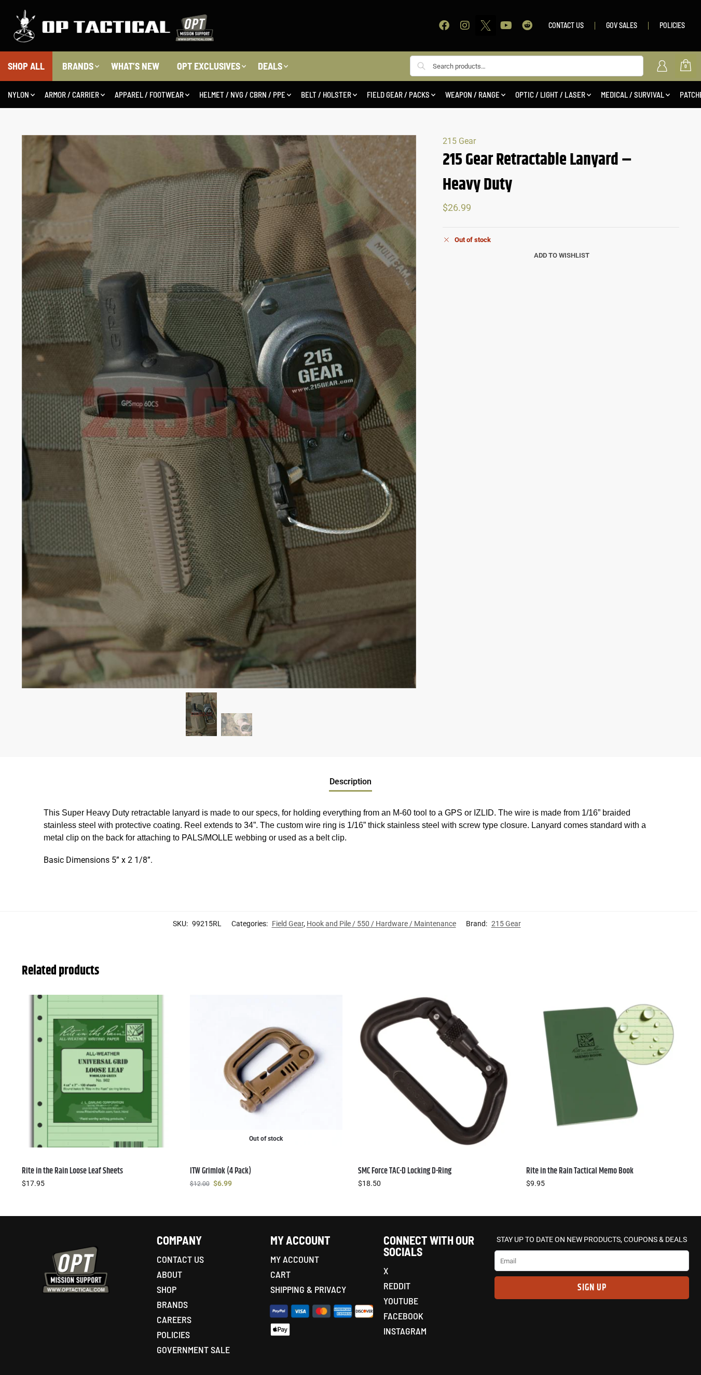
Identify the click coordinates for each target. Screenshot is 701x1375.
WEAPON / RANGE (472, 94)
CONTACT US (566, 25)
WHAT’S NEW (135, 66)
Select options (98, 1206)
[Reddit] (527, 25)
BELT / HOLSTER (326, 94)
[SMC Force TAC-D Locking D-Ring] (434, 1071)
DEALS (270, 66)
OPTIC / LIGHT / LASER (550, 94)
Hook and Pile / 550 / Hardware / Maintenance (381, 923)
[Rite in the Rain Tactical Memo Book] (602, 1071)
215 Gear (459, 141)
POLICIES (672, 25)
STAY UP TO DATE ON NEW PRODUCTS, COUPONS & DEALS (592, 1239)
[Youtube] (506, 25)
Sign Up (592, 1287)
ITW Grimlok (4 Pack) (220, 1171)
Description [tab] (350, 781)
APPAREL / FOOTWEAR (149, 94)
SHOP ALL (26, 66)
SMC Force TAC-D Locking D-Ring (404, 1171)
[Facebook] (444, 25)
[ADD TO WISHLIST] (161, 1008)
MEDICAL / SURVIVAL (632, 94)
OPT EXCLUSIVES (208, 66)
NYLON (18, 94)
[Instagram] (465, 25)
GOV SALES (621, 25)
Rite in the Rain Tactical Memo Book (580, 1171)
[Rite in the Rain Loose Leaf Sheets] (98, 1071)
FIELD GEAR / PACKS (398, 94)
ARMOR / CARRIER (72, 94)
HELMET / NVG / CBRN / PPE (242, 94)
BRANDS (77, 66)
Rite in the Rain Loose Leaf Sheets (72, 1171)
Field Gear (288, 923)
